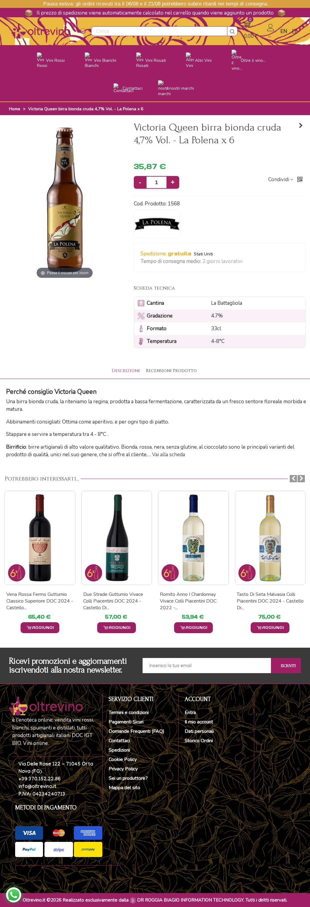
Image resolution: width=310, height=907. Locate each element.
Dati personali (199, 731)
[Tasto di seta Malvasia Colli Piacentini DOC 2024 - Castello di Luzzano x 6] (193, 538)
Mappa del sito (124, 787)
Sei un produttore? (128, 778)
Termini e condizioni (129, 712)
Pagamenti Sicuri (126, 722)
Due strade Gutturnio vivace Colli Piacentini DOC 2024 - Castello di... (36, 601)
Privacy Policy (123, 769)
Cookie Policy (123, 759)
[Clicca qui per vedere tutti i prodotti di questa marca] (157, 224)
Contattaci (119, 740)
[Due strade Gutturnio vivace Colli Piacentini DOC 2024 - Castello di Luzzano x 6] (40, 538)
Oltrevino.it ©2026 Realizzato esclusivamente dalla (76, 900)
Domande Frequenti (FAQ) (136, 731)
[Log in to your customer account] (271, 31)
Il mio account (199, 722)
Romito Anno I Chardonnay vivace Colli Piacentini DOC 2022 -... (111, 601)
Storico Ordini (199, 740)
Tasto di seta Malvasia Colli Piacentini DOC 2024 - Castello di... (193, 601)
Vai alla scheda (168, 454)
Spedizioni (119, 750)
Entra (190, 712)
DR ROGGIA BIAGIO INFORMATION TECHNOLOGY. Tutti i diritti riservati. (212, 900)
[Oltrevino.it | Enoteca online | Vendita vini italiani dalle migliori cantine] (41, 31)
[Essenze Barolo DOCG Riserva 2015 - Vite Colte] (300, 125)
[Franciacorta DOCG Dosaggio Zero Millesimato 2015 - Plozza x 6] (270, 538)
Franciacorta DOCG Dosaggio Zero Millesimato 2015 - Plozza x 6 (267, 601)
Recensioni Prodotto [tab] (171, 371)
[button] (246, 262)
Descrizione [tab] (126, 371)
